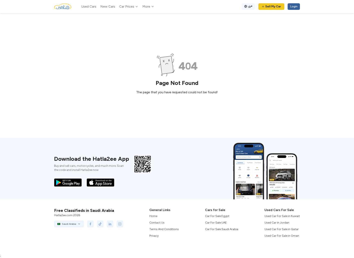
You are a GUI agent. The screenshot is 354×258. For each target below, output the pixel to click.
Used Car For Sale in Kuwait (282, 216)
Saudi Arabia (69, 224)
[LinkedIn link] (110, 224)
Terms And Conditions (164, 229)
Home (153, 216)
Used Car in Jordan (276, 222)
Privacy (154, 235)
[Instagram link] (120, 224)
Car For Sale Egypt (217, 216)
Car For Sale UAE (216, 222)
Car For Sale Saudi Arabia (221, 229)
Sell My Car (273, 6)
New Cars (107, 6)
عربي (250, 6)
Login (293, 6)
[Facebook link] (90, 224)
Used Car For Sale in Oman (281, 235)
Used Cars (88, 6)
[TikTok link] (100, 224)
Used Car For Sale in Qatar (281, 229)
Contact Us (157, 222)
